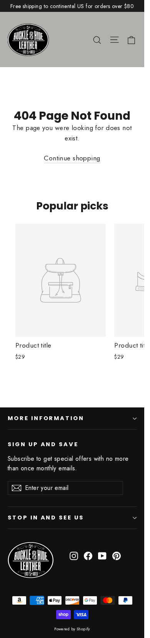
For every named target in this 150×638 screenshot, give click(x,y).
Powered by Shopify (72, 629)
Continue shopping (72, 158)
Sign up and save (43, 444)
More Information (46, 418)
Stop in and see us (46, 517)
